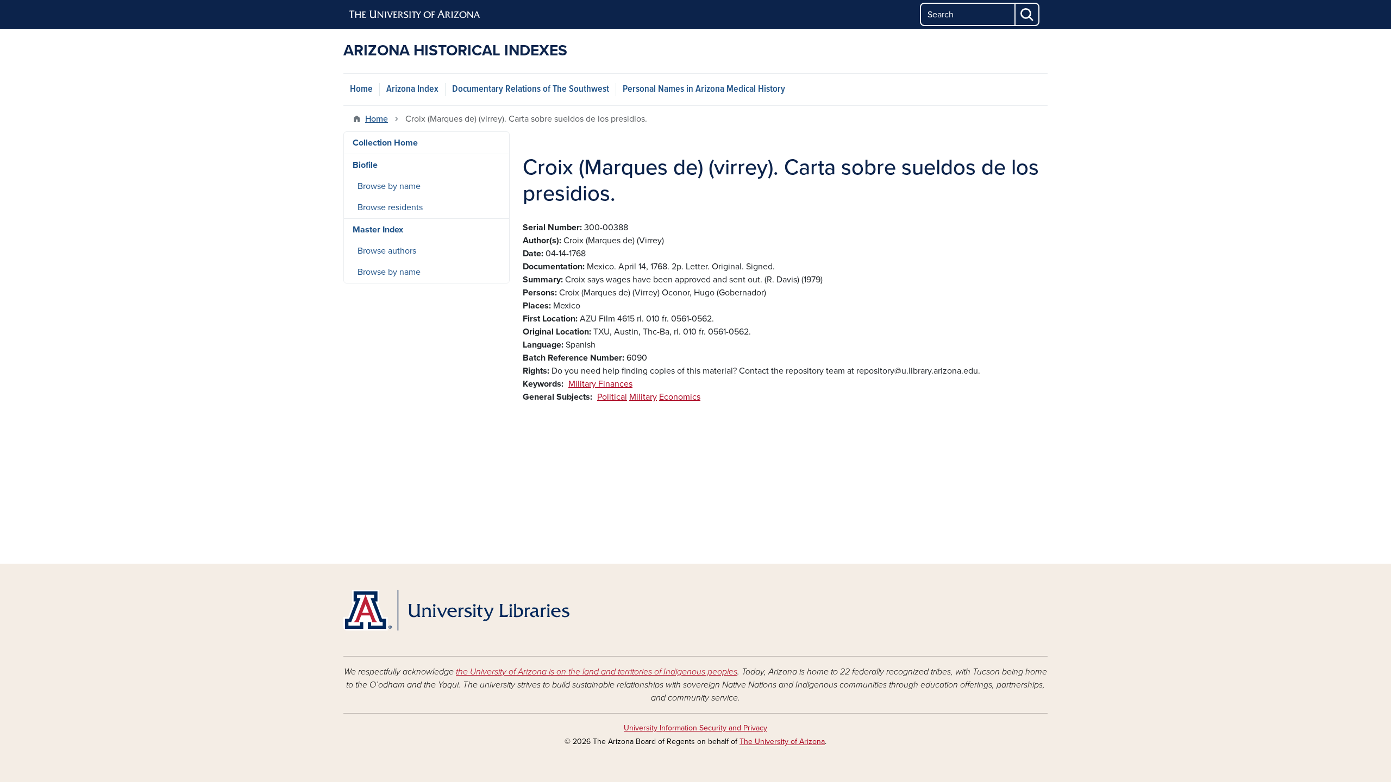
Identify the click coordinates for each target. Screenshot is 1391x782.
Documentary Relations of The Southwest (530, 89)
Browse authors (387, 250)
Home (361, 89)
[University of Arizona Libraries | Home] (456, 610)
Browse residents (390, 207)
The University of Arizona (782, 741)
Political (612, 397)
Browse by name (389, 186)
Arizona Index (412, 89)
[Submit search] (1027, 14)
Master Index (378, 229)
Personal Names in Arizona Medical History (704, 89)
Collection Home (385, 142)
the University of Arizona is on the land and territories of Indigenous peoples (596, 671)
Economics (679, 397)
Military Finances (600, 384)
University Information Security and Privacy (695, 728)
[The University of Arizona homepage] (415, 14)
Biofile (365, 165)
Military (643, 397)
